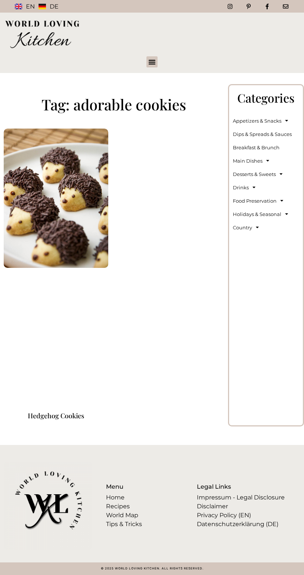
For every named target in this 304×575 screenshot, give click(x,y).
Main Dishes (247, 161)
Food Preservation (255, 201)
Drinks (241, 187)
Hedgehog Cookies (56, 415)
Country (242, 227)
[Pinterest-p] (248, 6)
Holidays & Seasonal (257, 214)
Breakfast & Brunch (256, 147)
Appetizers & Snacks (257, 121)
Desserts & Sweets (254, 174)
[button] (152, 61)
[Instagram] (229, 6)
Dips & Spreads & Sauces (262, 134)
